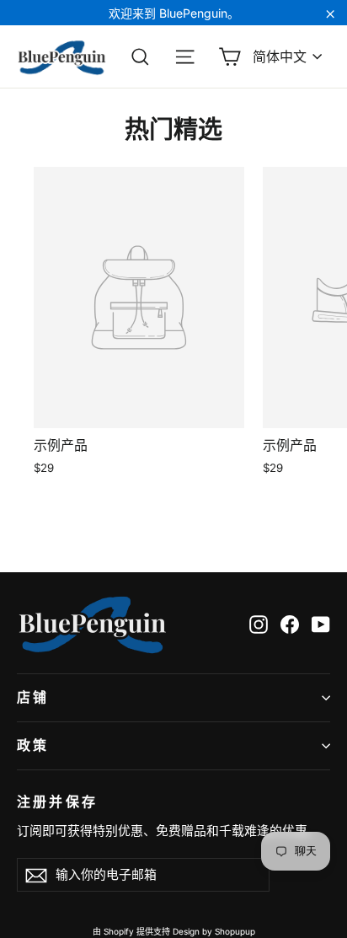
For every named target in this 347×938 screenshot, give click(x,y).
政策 (33, 745)
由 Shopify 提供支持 (131, 931)
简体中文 (280, 56)
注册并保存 (57, 801)
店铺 (33, 697)
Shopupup (235, 931)
